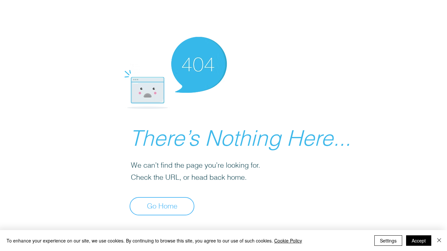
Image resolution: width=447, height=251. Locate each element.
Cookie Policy (288, 240)
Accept (419, 240)
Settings (388, 240)
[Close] (439, 240)
